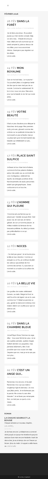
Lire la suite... (11, 56)
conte (13, 28)
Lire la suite (11, 446)
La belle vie (26, 283)
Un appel (9, 426)
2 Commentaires (23, 119)
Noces (21, 246)
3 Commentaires (23, 209)
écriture (18, 28)
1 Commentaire (22, 162)
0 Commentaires (28, 28)
